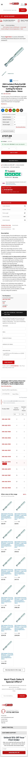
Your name (5, 325)
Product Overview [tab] (6, 225)
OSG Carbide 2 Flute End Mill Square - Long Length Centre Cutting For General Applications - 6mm (21, 544)
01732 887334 (8, 189)
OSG (5, 521)
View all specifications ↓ (21, 127)
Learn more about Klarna (11, 184)
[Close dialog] (25, 737)
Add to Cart (14, 152)
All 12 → (25, 494)
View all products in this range (13, 669)
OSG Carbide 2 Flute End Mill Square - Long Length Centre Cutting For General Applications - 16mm (21, 600)
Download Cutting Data (8, 131)
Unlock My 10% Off (14, 752)
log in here (8, 37)
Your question (6, 350)
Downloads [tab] (15, 225)
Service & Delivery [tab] (6, 229)
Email (4, 332)
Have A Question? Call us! (12, 710)
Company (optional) (8, 344)
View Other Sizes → (14, 160)
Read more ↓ (4, 103)
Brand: (2, 521)
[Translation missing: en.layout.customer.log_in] (22, 4)
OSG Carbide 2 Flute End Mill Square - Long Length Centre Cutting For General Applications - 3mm (7, 516)
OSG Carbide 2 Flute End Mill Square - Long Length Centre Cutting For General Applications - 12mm (7, 600)
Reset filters (16, 394)
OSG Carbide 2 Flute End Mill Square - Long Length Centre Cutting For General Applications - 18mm (7, 628)
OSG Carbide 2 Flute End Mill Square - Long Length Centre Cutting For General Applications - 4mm (21, 516)
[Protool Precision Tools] (14, 4)
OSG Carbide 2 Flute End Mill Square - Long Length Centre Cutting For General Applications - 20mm (21, 628)
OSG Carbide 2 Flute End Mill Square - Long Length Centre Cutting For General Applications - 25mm (7, 656)
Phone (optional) (7, 338)
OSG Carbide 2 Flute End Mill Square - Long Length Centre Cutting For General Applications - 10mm (21, 572)
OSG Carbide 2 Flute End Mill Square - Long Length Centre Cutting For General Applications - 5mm (7, 544)
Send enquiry (8, 362)
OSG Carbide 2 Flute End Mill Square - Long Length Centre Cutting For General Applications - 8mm (7, 572)
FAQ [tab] (13, 229)
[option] (4, 74)
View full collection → (6, 386)
